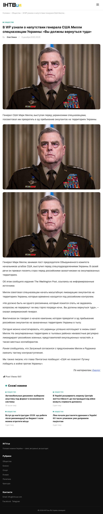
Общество (16, 13)
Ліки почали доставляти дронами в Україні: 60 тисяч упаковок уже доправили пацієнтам (75, 418)
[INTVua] (12, 5)
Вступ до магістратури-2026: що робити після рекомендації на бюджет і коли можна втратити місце (26, 418)
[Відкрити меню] (97, 5)
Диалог (96, 370)
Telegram (16, 501)
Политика (7, 479)
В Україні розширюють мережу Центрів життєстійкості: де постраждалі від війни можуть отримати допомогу (74, 398)
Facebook (7, 501)
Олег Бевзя (12, 37)
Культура (6, 483)
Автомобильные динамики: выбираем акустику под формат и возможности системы (24, 398)
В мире (6, 475)
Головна (6, 13)
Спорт (5, 470)
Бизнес (6, 466)
